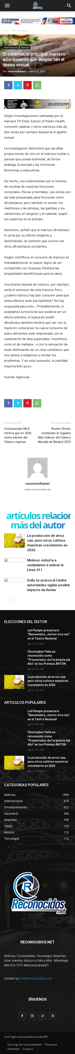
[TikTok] (43, 1016)
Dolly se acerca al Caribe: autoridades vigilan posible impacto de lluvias (48, 585)
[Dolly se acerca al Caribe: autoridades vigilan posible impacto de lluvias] (14, 585)
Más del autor (38, 525)
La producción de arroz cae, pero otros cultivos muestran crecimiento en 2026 (48, 681)
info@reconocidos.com (36, 978)
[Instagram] (32, 1016)
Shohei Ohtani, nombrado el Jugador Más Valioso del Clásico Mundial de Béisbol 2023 (54, 435)
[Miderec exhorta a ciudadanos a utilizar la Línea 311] (14, 565)
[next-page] (13, 600)
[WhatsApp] (37, 85)
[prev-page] (6, 600)
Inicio (5, 30)
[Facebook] (8, 85)
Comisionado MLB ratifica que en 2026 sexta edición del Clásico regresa (17, 435)
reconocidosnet (17, 71)
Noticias (25, 47)
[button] (7, 5)
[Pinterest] (27, 85)
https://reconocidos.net (37, 489)
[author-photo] (38, 477)
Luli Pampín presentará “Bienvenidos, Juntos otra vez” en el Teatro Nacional (49, 634)
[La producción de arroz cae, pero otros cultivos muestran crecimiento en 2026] (14, 540)
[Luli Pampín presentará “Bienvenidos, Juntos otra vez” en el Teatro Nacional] (14, 635)
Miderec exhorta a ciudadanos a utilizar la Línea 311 (45, 565)
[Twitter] (18, 85)
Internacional (19, 30)
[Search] (69, 5)
